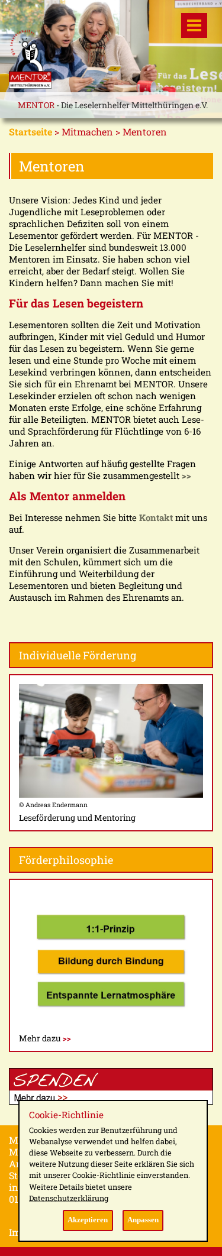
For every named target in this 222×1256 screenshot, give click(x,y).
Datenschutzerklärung (68, 1198)
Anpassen (143, 1220)
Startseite (30, 131)
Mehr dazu (45, 1038)
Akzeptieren (87, 1220)
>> (186, 475)
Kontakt (156, 517)
